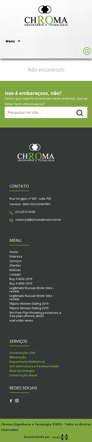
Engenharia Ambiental (27, 361)
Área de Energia (21, 370)
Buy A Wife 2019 (20, 279)
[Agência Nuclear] (60, 437)
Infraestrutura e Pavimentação (34, 366)
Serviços (15, 261)
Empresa (15, 256)
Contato (15, 274)
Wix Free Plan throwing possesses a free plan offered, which (35, 314)
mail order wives (21, 320)
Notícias (15, 270)
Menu (11, 41)
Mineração (17, 357)
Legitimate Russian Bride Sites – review (32, 289)
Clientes (15, 265)
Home (13, 252)
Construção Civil (22, 352)
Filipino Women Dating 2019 (28, 303)
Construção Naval (23, 375)
